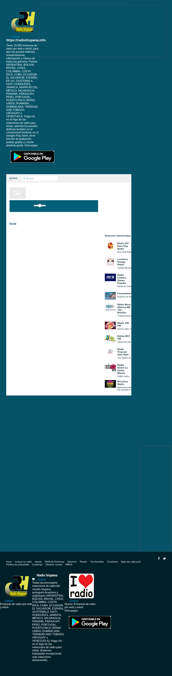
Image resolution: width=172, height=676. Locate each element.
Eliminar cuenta (54, 564)
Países (83, 561)
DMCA (68, 564)
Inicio (9, 561)
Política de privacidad (17, 564)
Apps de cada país (131, 561)
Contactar (37, 564)
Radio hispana (47, 577)
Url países (112, 561)
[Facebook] (159, 558)
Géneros (72, 561)
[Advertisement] (102, 30)
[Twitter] (164, 558)
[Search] (24, 178)
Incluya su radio (23, 561)
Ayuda (38, 561)
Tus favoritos (97, 561)
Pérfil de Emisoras (54, 561)
